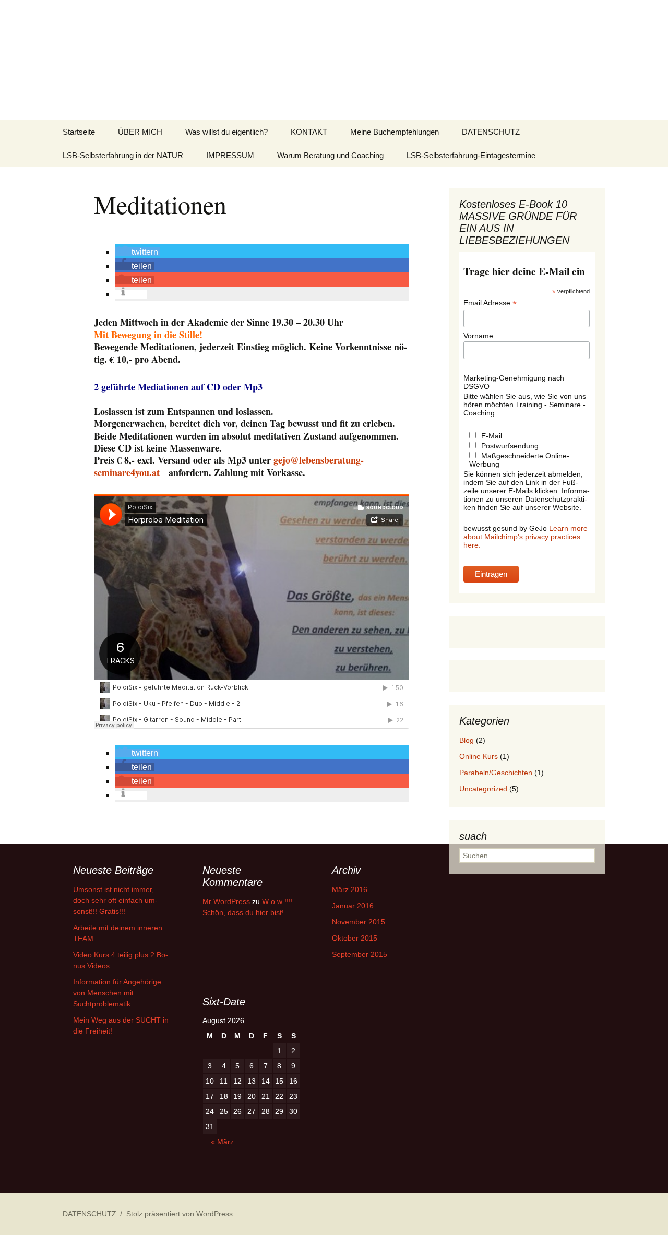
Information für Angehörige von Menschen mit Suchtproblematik (117, 993)
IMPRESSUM (230, 155)
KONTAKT (309, 131)
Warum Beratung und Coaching (330, 155)
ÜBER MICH (140, 131)
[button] (137, 251)
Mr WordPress (226, 901)
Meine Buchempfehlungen (394, 131)
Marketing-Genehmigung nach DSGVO (513, 382)
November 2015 (358, 922)
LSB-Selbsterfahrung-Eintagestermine (471, 155)
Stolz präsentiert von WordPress (179, 1213)
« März (222, 1141)
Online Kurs (478, 756)
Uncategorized (483, 789)
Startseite (79, 131)
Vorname (478, 335)
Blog (466, 740)
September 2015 (359, 954)
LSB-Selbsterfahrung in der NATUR (123, 155)
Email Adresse (490, 303)
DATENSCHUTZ (491, 131)
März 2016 (349, 889)
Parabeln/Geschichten (495, 772)
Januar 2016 (353, 905)
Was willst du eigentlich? (226, 131)
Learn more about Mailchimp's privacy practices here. (525, 536)
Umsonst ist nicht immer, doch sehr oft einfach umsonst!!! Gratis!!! (115, 900)
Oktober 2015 (354, 938)
